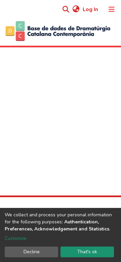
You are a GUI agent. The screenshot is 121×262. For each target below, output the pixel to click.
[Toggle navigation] (111, 9)
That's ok (87, 252)
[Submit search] (65, 9)
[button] (75, 9)
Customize (16, 238)
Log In (91, 9)
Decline (32, 252)
